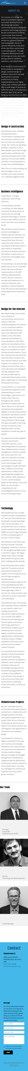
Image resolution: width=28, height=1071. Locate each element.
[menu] (25, 3)
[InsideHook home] (13, 2)
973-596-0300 (10, 964)
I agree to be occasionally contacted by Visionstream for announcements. (14, 1047)
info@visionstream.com (12, 966)
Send (8, 1052)
